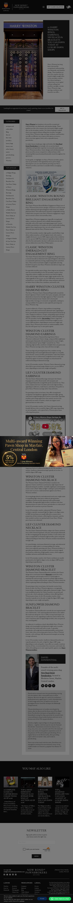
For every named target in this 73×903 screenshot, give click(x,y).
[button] (60, 899)
